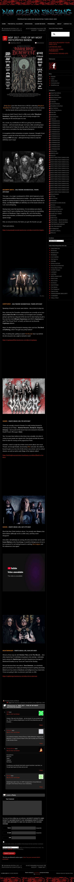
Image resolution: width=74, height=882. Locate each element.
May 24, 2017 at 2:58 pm (13, 714)
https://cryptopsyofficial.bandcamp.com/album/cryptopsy (20, 340)
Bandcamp (54, 250)
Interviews (53, 114)
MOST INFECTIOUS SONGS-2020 (60, 181)
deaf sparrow (54, 259)
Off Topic (53, 196)
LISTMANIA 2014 (55, 125)
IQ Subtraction (54, 116)
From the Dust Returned (57, 265)
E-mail (9, 832)
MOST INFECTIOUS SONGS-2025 (60, 192)
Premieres (53, 200)
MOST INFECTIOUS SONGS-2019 (60, 179)
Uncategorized (55, 228)
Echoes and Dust (55, 263)
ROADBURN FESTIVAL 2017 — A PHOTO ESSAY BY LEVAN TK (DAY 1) (12, 29)
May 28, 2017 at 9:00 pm (13, 777)
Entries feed (54, 81)
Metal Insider (54, 278)
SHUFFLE (53, 215)
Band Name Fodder (56, 97)
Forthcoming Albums (56, 110)
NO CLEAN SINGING (13, 873)
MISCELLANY (54, 153)
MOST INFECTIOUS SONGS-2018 (60, 177)
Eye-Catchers (54, 108)
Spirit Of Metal (54, 285)
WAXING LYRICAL (56, 230)
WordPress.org (55, 85)
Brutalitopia (54, 255)
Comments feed (55, 83)
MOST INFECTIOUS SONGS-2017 (60, 175)
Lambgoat (53, 272)
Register (53, 76)
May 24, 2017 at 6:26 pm (13, 732)
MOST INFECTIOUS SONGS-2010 (60, 159)
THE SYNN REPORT (56, 226)
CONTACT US (68, 24)
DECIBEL (53, 261)
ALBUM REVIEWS (40, 24)
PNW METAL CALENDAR (15, 24)
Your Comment (10, 799)
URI (10, 837)
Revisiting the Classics (57, 209)
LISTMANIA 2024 (55, 147)
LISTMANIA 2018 (55, 134)
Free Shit (53, 112)
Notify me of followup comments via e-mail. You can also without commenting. (23, 848)
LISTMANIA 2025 (55, 149)
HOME (4, 24)
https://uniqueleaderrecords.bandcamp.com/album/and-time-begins (23, 230)
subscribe (9, 849)
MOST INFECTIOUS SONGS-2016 (60, 172)
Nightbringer (39, 702)
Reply (41, 725)
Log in (52, 78)
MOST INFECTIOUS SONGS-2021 (60, 183)
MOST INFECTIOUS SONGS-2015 (60, 170)
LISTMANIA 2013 (55, 123)
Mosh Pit (19, 42)
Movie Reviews (55, 194)
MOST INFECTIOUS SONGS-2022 (60, 185)
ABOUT (59, 24)
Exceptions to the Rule (57, 106)
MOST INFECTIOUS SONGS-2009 (60, 157)
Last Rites (53, 274)
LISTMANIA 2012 (55, 121)
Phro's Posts (54, 198)
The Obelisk (54, 287)
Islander (12, 700)
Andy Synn (17, 702)
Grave (33, 702)
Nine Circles (54, 280)
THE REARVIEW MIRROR (58, 224)
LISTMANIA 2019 (55, 136)
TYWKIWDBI (54, 295)
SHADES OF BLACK (56, 211)
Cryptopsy (22, 702)
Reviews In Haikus (56, 207)
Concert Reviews (55, 104)
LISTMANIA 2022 (55, 142)
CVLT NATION (54, 257)
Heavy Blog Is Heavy (56, 267)
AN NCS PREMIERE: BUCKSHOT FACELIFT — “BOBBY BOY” (36, 29)
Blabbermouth (54, 252)
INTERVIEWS (29, 24)
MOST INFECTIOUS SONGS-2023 (60, 187)
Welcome (53, 233)
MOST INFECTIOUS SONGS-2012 (60, 164)
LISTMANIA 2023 (55, 144)
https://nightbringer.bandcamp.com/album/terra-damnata (20, 676)
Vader (43, 702)
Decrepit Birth (29, 702)
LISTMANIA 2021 (55, 140)
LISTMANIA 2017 (55, 132)
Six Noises (54, 283)
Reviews (53, 205)
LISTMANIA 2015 (55, 127)
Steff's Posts (54, 218)
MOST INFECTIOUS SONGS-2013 (60, 166)
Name (9, 828)
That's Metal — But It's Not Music (59, 220)
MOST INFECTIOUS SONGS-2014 (60, 168)
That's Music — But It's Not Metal (59, 222)
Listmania (53, 119)
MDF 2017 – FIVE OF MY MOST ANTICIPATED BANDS (25, 38)
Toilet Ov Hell (54, 291)
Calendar (53, 101)
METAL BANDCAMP (56, 276)
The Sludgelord (55, 289)
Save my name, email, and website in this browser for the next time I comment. (23, 844)
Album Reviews (55, 95)
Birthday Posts (54, 99)
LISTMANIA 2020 (55, 138)
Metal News (13, 42)
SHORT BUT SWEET (56, 213)
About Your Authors (56, 93)
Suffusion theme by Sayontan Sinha (64, 873)
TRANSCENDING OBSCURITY (59, 293)
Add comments (40, 42)
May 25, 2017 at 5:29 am (13, 750)
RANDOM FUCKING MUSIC (58, 203)
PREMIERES (51, 24)
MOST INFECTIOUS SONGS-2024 (60, 190)
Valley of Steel (54, 298)
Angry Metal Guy (55, 248)
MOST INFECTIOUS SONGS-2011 (60, 162)
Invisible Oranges (55, 270)
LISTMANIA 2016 (55, 129)
